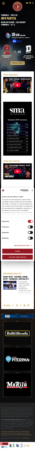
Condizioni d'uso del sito (8, 431)
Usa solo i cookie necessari (17, 257)
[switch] (30, 227)
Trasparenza (19, 433)
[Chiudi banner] (32, 190)
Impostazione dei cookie (21, 245)
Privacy (18, 431)
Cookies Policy (25, 431)
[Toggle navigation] (3, 3)
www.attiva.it (25, 438)
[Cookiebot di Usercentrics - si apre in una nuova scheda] (21, 190)
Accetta (17, 251)
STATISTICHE (17, 63)
